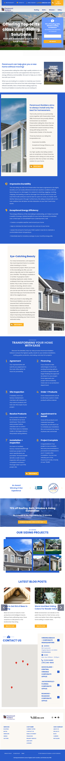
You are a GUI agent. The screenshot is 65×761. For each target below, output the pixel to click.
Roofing (36, 10)
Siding (60, 10)
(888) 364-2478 (38, 718)
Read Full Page (41, 626)
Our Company (58, 727)
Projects (56, 731)
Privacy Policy (8, 753)
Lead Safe (29, 741)
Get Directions (46, 652)
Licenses (29, 743)
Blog (54, 734)
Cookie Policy (16, 753)
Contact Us (21, 2)
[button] (27, 664)
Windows (52, 10)
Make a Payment (32, 2)
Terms (22, 753)
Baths (44, 10)
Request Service (31, 738)
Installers (56, 738)
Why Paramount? (10, 2)
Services (6, 727)
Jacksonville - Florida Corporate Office (48, 685)
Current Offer (31, 729)
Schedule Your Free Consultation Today (32, 522)
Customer (30, 727)
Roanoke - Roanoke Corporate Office (46, 697)
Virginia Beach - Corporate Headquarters (48, 640)
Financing (30, 736)
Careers (55, 736)
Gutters (6, 738)
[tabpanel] (32, 555)
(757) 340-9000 (48, 663)
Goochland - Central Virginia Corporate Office (47, 672)
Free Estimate (58, 2)
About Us (56, 729)
